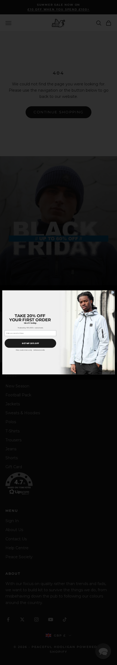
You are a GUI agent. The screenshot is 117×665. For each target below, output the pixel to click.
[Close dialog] (113, 292)
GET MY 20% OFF (30, 343)
